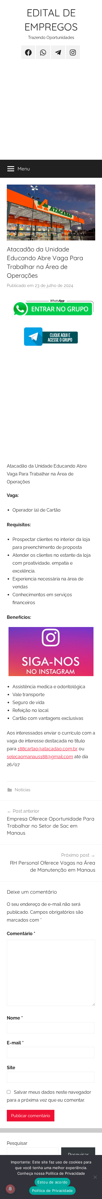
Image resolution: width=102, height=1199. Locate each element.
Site (11, 1067)
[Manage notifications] (10, 1188)
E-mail (15, 1042)
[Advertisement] (51, 113)
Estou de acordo (52, 1182)
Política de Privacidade (52, 1190)
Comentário (21, 933)
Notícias (22, 789)
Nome (15, 1018)
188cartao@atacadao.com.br (48, 748)
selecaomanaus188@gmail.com (40, 756)
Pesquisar (17, 1143)
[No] (95, 1177)
